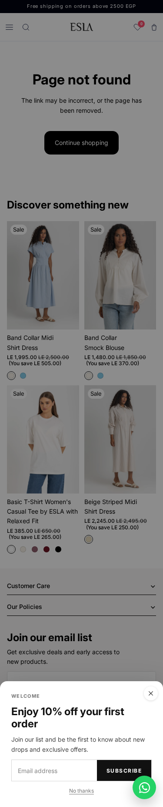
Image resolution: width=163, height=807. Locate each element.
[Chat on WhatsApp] (144, 787)
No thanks (81, 790)
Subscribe (124, 770)
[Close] (151, 693)
